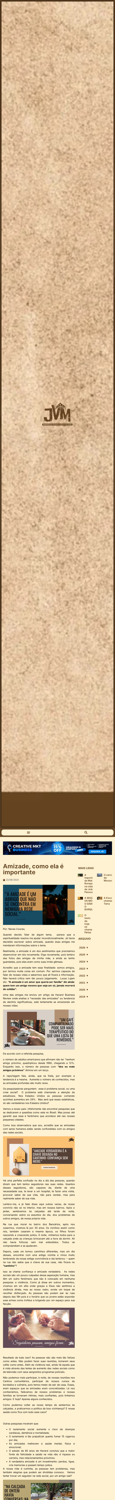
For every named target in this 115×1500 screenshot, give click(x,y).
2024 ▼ (84, 961)
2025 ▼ (84, 954)
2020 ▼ (84, 989)
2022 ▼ (84, 975)
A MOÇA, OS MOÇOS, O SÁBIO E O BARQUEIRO (91, 903)
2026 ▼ (84, 947)
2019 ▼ (84, 996)
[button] (28, 832)
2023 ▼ (84, 968)
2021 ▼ (84, 982)
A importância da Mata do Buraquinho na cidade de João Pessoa (91, 883)
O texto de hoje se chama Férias (88, 924)
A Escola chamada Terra (109, 900)
